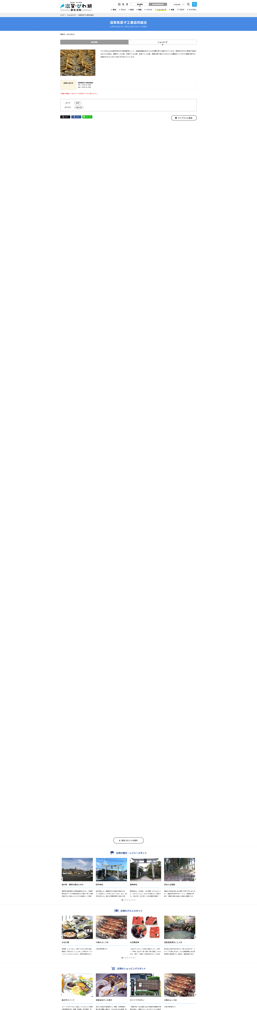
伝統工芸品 (79, 107)
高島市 (78, 103)
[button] (122, 900)
